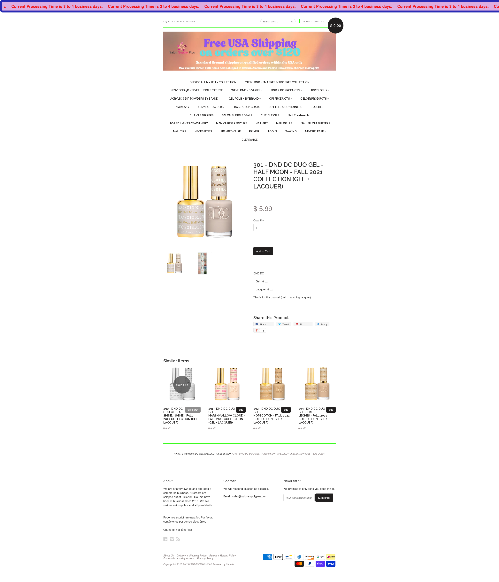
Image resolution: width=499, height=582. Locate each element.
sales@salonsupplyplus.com (249, 496)
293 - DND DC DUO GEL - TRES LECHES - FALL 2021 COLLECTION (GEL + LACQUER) (312, 415)
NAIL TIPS (179, 131)
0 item (306, 21)
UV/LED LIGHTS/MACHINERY (188, 123)
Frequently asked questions (178, 558)
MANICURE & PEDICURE (231, 123)
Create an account (184, 21)
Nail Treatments (299, 115)
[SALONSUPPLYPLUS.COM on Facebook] (165, 539)
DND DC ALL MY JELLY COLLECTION (213, 82)
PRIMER (254, 131)
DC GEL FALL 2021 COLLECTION (213, 453)
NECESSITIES (203, 131)
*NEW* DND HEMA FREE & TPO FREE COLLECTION (277, 82)
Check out (318, 21)
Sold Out (193, 409)
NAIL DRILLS (284, 123)
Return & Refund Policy (222, 555)
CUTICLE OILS (270, 115)
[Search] (292, 21)
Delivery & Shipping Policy (192, 555)
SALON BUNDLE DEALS (237, 115)
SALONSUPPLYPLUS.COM (197, 564)
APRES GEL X (319, 90)
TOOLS (272, 131)
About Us (168, 555)
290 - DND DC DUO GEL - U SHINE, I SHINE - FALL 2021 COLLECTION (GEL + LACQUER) (181, 415)
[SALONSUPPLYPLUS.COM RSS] (178, 539)
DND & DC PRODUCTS (286, 90)
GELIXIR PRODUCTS (313, 98)
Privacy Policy (205, 558)
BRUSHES (317, 107)
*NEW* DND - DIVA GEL (246, 90)
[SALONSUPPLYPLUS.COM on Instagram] (172, 539)
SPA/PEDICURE (230, 131)
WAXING (291, 131)
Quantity (258, 220)
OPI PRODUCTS (279, 98)
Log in (166, 21)
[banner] (249, 51)
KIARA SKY (182, 107)
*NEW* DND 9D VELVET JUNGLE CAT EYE (196, 90)
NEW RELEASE (314, 131)
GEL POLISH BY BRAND (244, 98)
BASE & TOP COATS (247, 107)
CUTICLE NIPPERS (201, 115)
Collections (188, 453)
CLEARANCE (249, 139)
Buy (241, 409)
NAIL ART (262, 123)
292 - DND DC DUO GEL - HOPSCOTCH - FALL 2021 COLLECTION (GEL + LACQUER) (271, 415)
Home (177, 453)
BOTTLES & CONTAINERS (285, 107)
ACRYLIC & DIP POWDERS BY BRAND (194, 98)
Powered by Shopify (223, 564)
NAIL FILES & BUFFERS (315, 123)
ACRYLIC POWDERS (211, 107)
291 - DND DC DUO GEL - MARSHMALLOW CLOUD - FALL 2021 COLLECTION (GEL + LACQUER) (226, 415)
